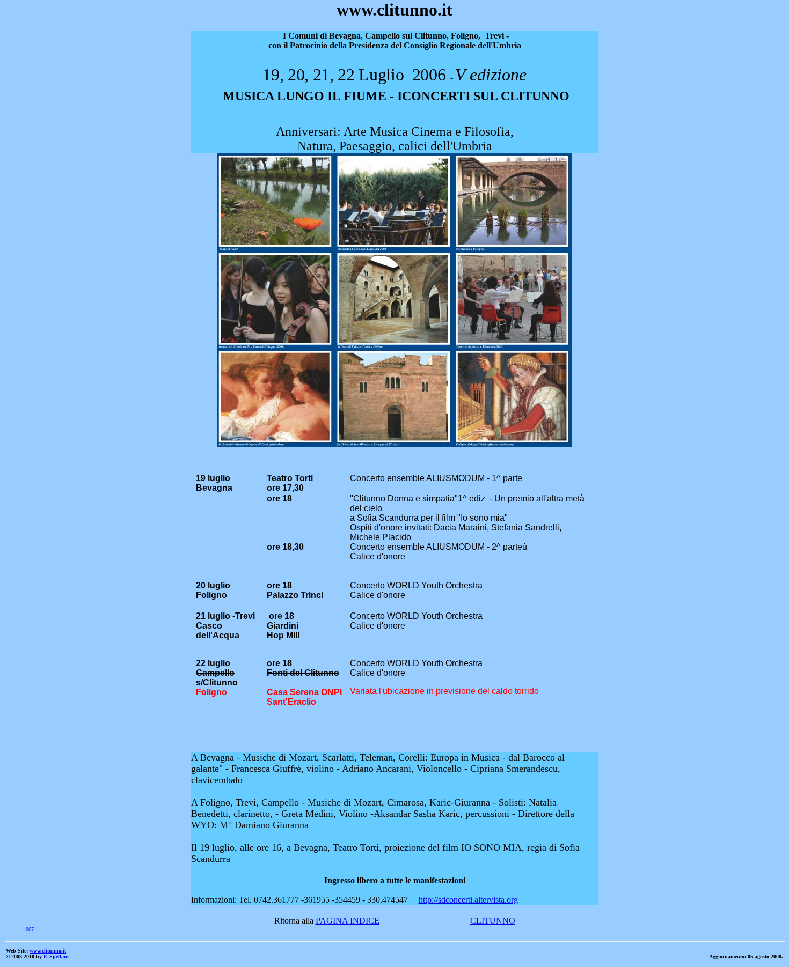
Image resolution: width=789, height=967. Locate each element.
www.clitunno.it (48, 951)
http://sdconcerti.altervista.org (468, 899)
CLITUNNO (492, 920)
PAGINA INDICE (347, 920)
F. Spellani (56, 956)
